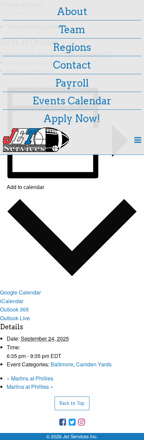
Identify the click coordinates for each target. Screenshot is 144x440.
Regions (72, 47)
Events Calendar (72, 101)
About (72, 11)
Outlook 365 (14, 309)
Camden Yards (94, 364)
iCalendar (11, 301)
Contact (72, 65)
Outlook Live (15, 318)
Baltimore (62, 364)
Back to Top (72, 403)
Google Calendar (20, 292)
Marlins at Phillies (30, 378)
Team (72, 29)
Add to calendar (25, 187)
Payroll (72, 83)
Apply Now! (72, 118)
